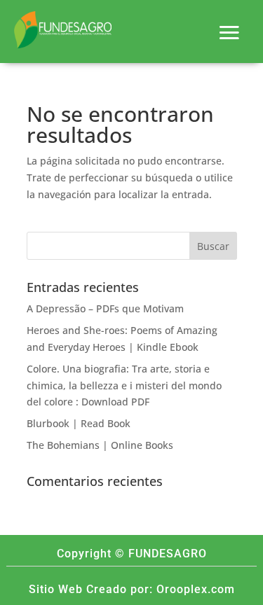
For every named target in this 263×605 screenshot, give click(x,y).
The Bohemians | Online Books (100, 445)
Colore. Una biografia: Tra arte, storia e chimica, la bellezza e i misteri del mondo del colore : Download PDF (124, 385)
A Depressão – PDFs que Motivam (105, 308)
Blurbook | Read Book (78, 423)
